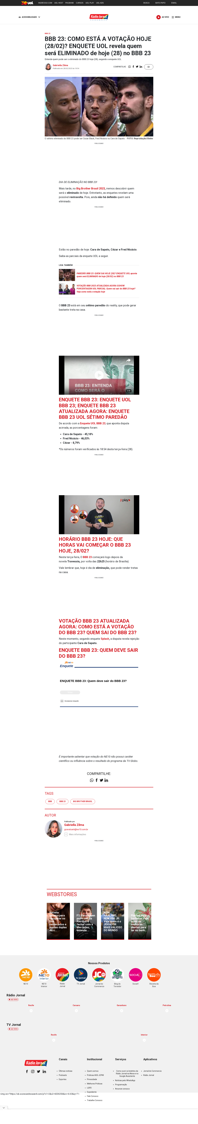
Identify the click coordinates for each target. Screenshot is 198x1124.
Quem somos (92, 1071)
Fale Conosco (92, 1096)
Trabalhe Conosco (94, 1100)
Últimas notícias (65, 1071)
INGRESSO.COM (45, 3)
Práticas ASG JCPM (95, 1075)
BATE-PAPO (160, 3)
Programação (121, 1085)
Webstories (62, 894)
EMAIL (174, 3)
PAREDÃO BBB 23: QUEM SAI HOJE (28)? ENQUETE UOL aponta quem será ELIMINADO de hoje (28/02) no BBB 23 (107, 275)
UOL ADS (100, 3)
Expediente (92, 1092)
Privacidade (92, 1079)
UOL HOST (58, 3)
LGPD (89, 1088)
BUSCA (146, 3)
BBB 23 (62, 801)
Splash (105, 638)
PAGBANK (69, 3)
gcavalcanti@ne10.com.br (76, 829)
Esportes (62, 1079)
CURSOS (79, 3)
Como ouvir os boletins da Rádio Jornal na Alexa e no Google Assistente (127, 1073)
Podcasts (63, 1075)
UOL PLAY (90, 3)
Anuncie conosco (122, 1089)
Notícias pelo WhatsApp (125, 1080)
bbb (50, 801)
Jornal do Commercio (152, 1071)
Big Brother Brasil (82, 801)
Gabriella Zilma (60, 65)
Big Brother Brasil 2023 (90, 188)
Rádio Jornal (148, 1075)
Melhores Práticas (94, 1084)
